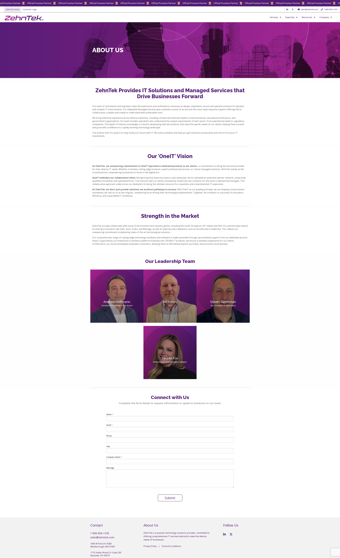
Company (324, 17)
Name (109, 414)
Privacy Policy (150, 546)
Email (108, 425)
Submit (170, 498)
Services (274, 17)
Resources (307, 17)
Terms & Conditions (171, 546)
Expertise (290, 17)
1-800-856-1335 (330, 9)
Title (108, 446)
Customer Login (30, 9)
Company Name (113, 457)
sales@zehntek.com (309, 9)
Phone (109, 436)
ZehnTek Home (12, 9)
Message (110, 468)
